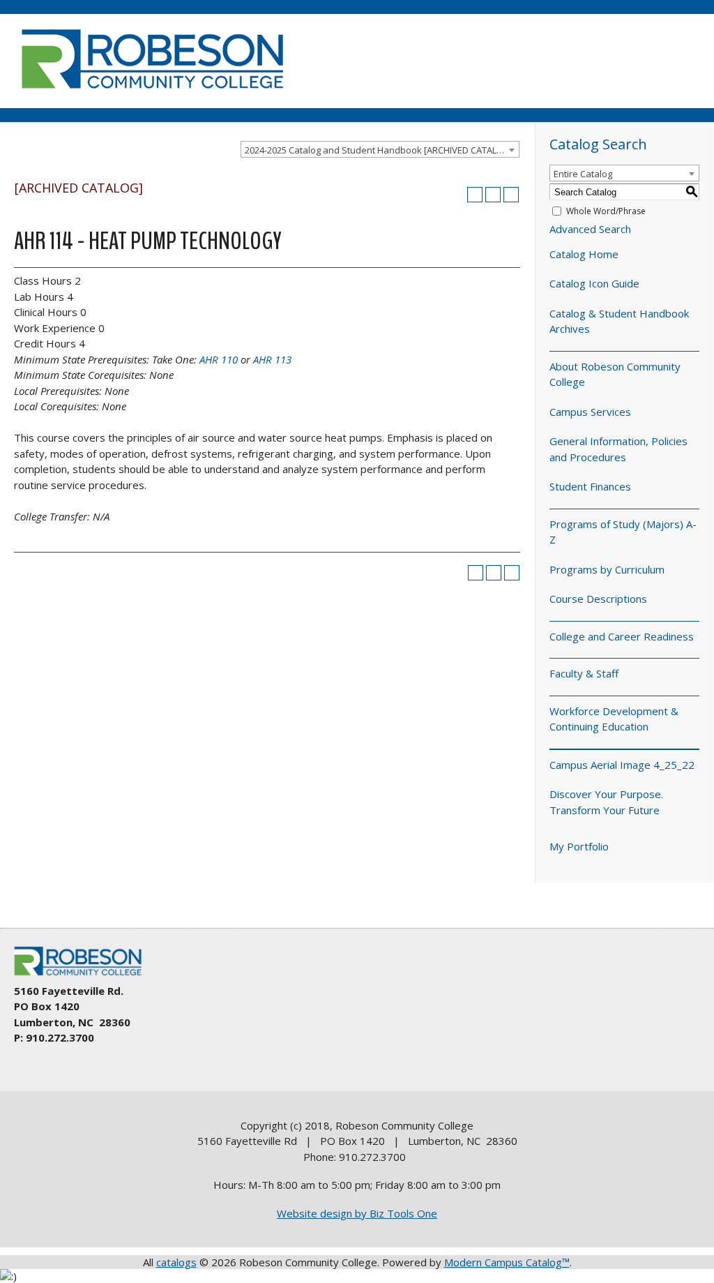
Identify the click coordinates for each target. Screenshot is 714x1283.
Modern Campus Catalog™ (507, 1262)
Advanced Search (590, 229)
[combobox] (380, 149)
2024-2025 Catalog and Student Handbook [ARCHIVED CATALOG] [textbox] (379, 150)
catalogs (176, 1262)
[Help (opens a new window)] (511, 194)
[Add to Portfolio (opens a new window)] (475, 194)
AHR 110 (218, 359)
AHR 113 (272, 359)
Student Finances (590, 486)
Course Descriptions (598, 599)
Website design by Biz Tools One (357, 1213)
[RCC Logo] (84, 976)
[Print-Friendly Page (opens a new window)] (493, 194)
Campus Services (590, 412)
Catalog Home (583, 254)
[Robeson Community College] (152, 94)
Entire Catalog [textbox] (583, 173)
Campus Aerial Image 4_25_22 (621, 765)
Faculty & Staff (583, 673)
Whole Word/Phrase (606, 211)
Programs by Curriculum (606, 569)
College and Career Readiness (621, 636)
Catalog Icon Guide (594, 283)
